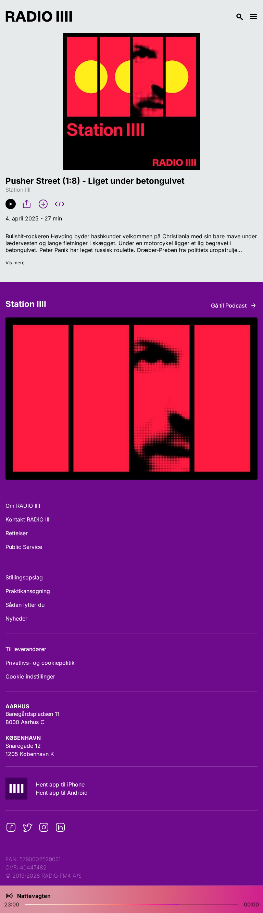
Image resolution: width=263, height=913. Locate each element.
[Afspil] (10, 204)
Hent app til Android (62, 792)
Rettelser (16, 533)
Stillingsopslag (24, 577)
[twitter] (27, 827)
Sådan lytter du (25, 604)
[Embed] (59, 204)
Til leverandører (25, 649)
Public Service (23, 546)
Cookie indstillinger (30, 676)
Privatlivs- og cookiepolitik (40, 662)
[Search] (160, 16)
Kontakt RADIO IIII (28, 519)
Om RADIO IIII (22, 505)
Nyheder (16, 618)
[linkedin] (60, 827)
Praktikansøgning (27, 591)
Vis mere (15, 262)
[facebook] (10, 827)
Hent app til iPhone (60, 784)
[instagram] (43, 827)
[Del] (26, 204)
